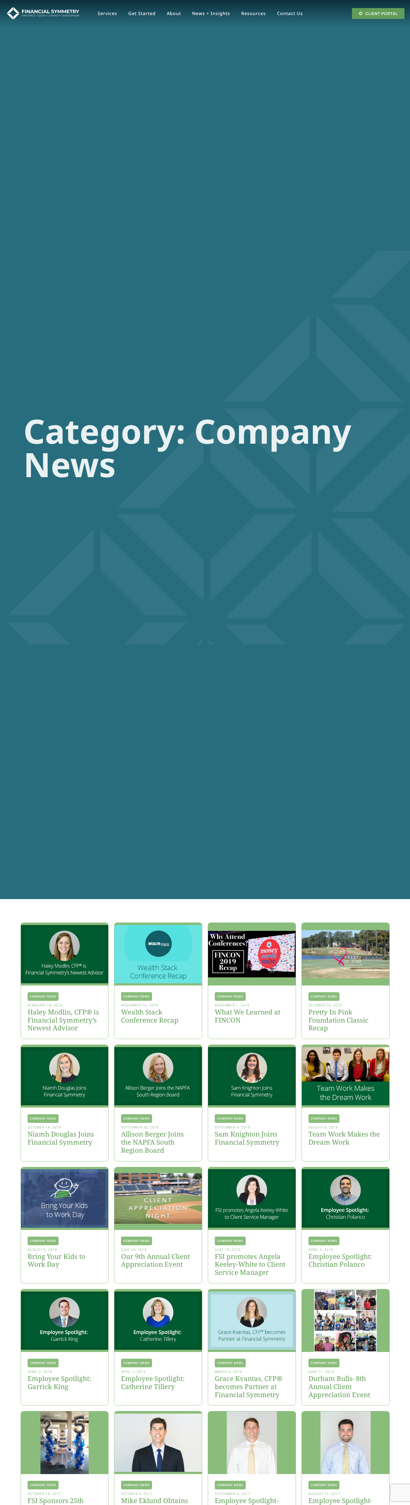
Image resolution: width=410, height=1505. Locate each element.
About (174, 13)
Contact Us (290, 13)
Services (107, 13)
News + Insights (211, 13)
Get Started (142, 13)
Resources (253, 13)
